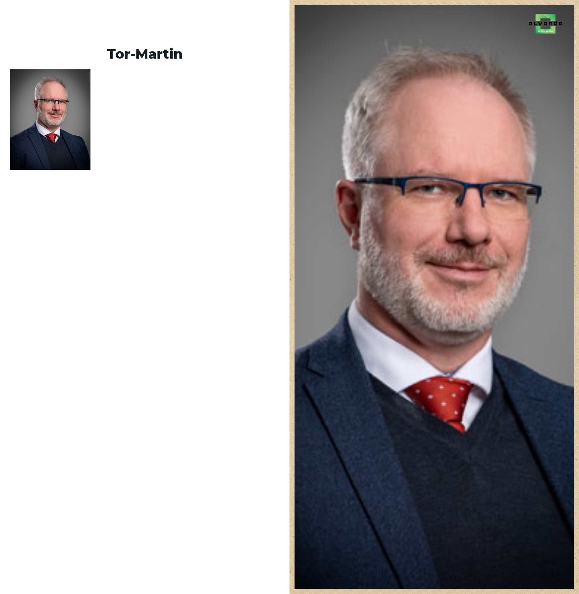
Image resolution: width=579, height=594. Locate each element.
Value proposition (37, 21)
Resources (273, 21)
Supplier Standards (221, 21)
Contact (174, 21)
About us (140, 21)
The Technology (95, 21)
